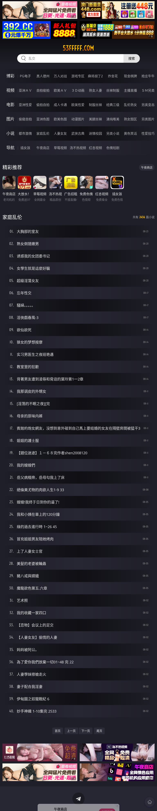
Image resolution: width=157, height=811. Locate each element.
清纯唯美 (112, 119)
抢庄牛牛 (148, 76)
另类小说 (112, 133)
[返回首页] (150, 802)
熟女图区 (130, 119)
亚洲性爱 (25, 105)
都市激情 (25, 133)
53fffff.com (78, 48)
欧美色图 (60, 119)
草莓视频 (60, 148)
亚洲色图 (42, 119)
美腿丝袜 (95, 119)
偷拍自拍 (42, 105)
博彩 (10, 76)
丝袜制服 (112, 90)
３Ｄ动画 (77, 90)
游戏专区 (77, 76)
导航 (10, 147)
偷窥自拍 (25, 119)
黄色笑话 (130, 133)
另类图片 (148, 119)
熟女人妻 (95, 90)
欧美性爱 (77, 105)
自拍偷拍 (42, 90)
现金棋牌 (130, 76)
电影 (10, 104)
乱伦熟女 (130, 105)
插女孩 (25, 148)
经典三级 (112, 105)
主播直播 (130, 90)
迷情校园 (95, 133)
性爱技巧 (148, 133)
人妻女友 (60, 133)
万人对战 (60, 76)
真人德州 (42, 76)
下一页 (85, 731)
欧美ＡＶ (60, 90)
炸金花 (113, 76)
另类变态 (148, 105)
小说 (10, 133)
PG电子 (25, 76)
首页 (58, 731)
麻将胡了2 (95, 76)
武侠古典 (77, 133)
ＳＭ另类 (148, 90)
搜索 (131, 58)
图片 (10, 119)
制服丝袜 (95, 105)
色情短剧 (112, 148)
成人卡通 (60, 105)
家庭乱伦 (42, 133)
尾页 (99, 731)
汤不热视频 (78, 148)
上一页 (71, 731)
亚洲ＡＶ (25, 90)
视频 (10, 90)
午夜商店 (42, 148)
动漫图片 (77, 119)
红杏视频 (95, 148)
